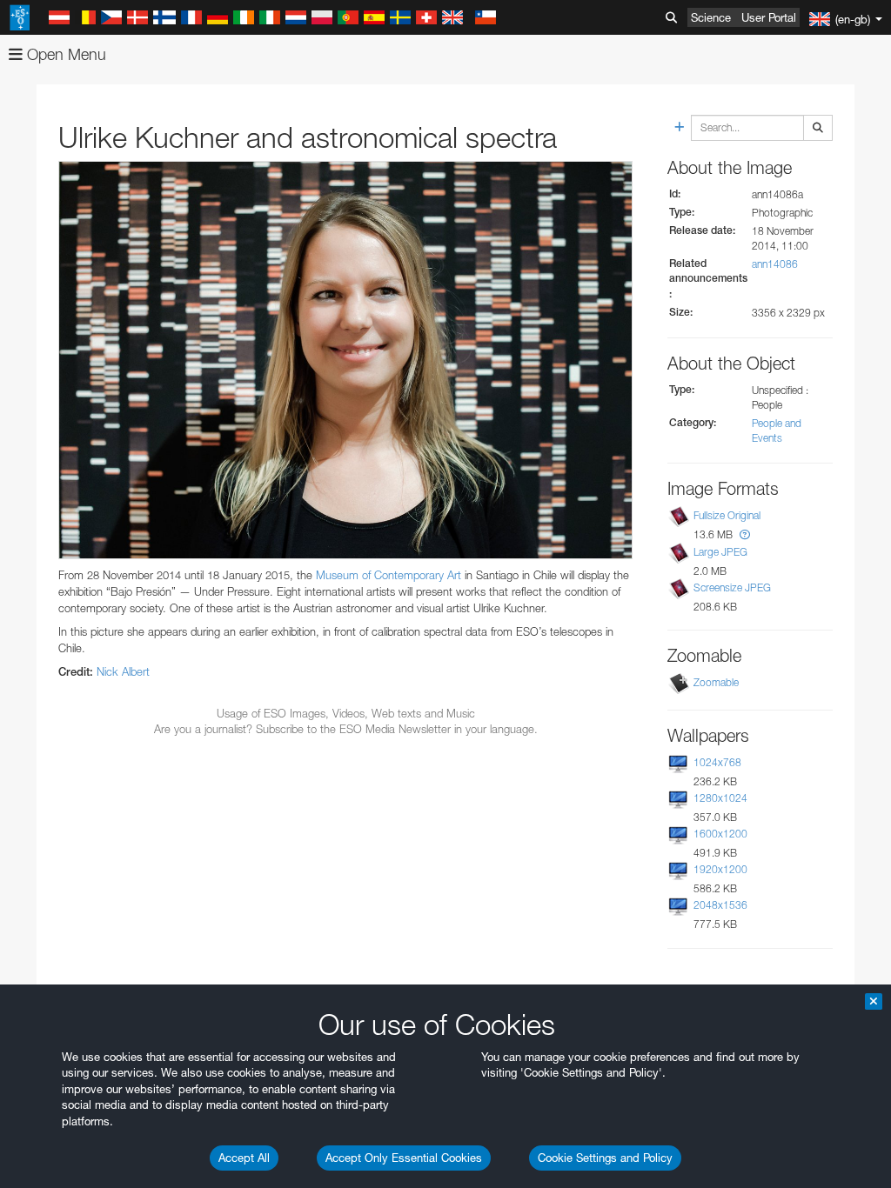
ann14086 (775, 263)
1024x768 (717, 762)
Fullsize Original (726, 515)
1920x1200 (720, 869)
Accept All (244, 1158)
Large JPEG (720, 551)
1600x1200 (720, 833)
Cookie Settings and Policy (605, 1158)
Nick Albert (123, 671)
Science (711, 17)
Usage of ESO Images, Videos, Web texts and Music (346, 713)
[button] (745, 534)
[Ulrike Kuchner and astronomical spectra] (345, 360)
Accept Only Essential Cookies (403, 1158)
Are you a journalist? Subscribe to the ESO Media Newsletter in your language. (346, 729)
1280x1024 (720, 797)
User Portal (768, 17)
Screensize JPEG (732, 587)
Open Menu (64, 54)
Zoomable (716, 682)
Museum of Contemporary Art (388, 575)
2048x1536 (720, 904)
